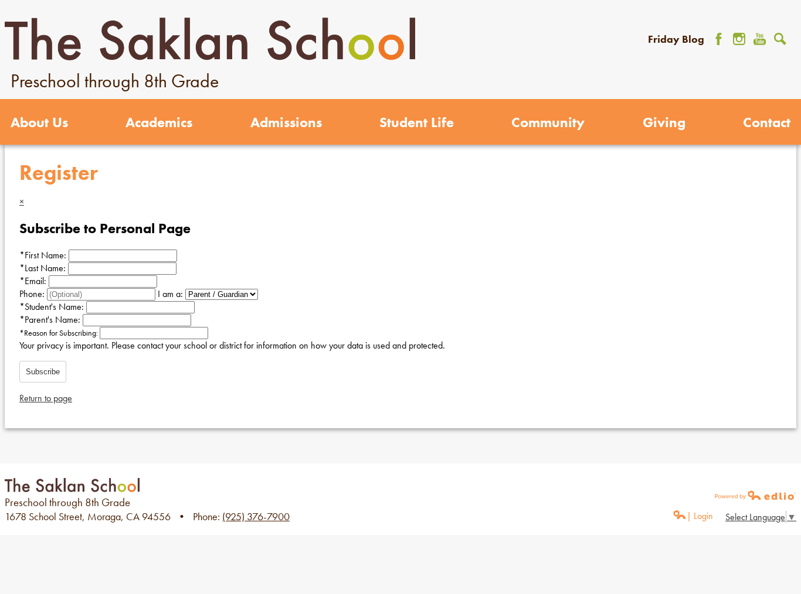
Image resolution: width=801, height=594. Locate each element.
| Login (700, 516)
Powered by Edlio (755, 495)
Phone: (33, 294)
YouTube (760, 39)
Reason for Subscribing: (59, 332)
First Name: (44, 255)
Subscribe (43, 371)
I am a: (170, 294)
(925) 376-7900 (256, 516)
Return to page (45, 398)
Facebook (718, 39)
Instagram (739, 39)
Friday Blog (676, 39)
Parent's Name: (51, 319)
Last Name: (43, 268)
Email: (34, 281)
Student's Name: (52, 307)
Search (780, 39)
